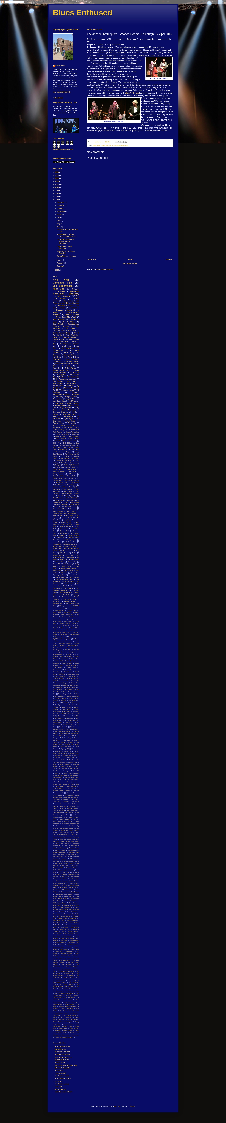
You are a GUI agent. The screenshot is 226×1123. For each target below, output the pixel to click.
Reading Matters (73, 403)
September (61, 212)
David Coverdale (60, 438)
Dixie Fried (73, 509)
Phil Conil (74, 865)
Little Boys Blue (72, 810)
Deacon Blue (59, 696)
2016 (57, 197)
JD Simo (58, 757)
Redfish (62, 377)
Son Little (65, 927)
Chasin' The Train (71, 669)
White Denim (63, 1028)
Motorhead (63, 848)
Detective (63, 700)
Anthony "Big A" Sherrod (68, 623)
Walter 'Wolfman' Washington (62, 1022)
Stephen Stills (72, 931)
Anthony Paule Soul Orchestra (62, 625)
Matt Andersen (74, 401)
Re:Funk (71, 870)
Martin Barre (57, 548)
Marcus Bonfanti (70, 546)
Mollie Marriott (63, 553)
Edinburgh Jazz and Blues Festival (64, 513)
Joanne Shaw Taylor (61, 370)
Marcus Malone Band (66, 828)
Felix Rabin (69, 722)
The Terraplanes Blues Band (64, 993)
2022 (57, 178)
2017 (57, 193)
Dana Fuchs (57, 689)
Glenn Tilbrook (59, 735)
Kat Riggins (63, 533)
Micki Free (63, 839)
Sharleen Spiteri (62, 918)
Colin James (72, 676)
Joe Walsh (73, 775)
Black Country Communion (63, 641)
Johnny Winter (57, 782)
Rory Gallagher (65, 408)
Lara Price (74, 799)
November (61, 205)
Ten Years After (65, 955)
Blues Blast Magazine (62, 1055)
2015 (57, 200)
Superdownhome (72, 944)
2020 (57, 184)
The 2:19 (73, 478)
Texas (75, 955)
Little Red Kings (58, 812)
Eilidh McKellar (57, 515)
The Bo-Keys (66, 964)
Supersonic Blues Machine (62, 947)
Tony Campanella (67, 1008)
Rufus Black (59, 894)
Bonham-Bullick (57, 654)
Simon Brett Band (58, 920)
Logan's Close (71, 399)
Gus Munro (56, 740)
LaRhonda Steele (73, 535)
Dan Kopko (58, 687)
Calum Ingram (59, 500)
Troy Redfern (58, 381)
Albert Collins (57, 612)
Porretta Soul (72, 562)
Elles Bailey (74, 294)
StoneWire (64, 940)
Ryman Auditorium (70, 900)
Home (130, 259)
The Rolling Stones (66, 592)
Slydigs (66, 925)
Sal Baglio (62, 903)
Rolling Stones (58, 474)
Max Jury (74, 834)
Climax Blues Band (73, 674)
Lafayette (65, 799)
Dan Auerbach (74, 685)
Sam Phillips (56, 905)
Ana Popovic (58, 383)
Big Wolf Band (57, 639)
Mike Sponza (65, 841)
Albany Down (72, 610)
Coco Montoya (60, 676)
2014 (57, 270)
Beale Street (75, 628)
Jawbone (58, 397)
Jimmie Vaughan (65, 771)
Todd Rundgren (57, 1004)
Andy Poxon (68, 621)
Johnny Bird (73, 779)
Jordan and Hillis (106, 145)
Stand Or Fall (64, 929)
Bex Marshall (75, 634)
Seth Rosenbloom (64, 916)
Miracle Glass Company (62, 843)
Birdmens (76, 639)
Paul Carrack (69, 863)
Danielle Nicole (66, 346)
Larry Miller (65, 801)
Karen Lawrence (58, 788)
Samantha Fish (62, 282)
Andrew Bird (57, 621)
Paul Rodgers (72, 467)
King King (61, 279)
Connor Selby (75, 680)
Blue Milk (60, 496)
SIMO (54, 903)
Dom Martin (73, 441)
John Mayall (65, 458)
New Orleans (59, 467)
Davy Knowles (74, 438)
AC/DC (55, 425)
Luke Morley (64, 817)
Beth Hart (69, 386)
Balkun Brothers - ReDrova (66, 256)
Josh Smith (75, 458)
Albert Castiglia (63, 296)
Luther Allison (57, 544)
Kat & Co (70, 788)
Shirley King (73, 918)
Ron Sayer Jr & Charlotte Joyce (63, 889)
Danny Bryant (74, 504)
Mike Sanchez (72, 839)
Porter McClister (71, 867)
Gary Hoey (67, 520)
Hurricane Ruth (74, 753)
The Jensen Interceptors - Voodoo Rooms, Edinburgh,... (66, 241)
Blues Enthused (82, 12)
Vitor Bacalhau (72, 1019)
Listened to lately (64, 310)
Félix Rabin (73, 727)
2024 (57, 172)
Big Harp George (60, 636)
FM (63, 720)
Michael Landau (58, 837)
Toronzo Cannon (70, 355)
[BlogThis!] (118, 142)
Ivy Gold (76, 755)
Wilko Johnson (74, 1028)
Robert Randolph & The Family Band (65, 883)
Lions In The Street (59, 810)
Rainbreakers (71, 469)
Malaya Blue (68, 821)
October (60, 208)
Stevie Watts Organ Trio (69, 938)
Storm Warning (74, 940)
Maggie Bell (57, 821)
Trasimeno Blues (70, 599)
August (59, 215)
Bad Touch (56, 427)
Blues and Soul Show (62, 1052)
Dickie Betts (65, 702)
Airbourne (56, 487)
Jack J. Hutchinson (66, 526)
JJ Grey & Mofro (69, 757)
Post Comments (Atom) (105, 269)
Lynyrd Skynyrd (65, 819)
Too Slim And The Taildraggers (69, 1010)
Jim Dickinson (62, 768)
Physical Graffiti (58, 867)
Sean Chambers (72, 911)
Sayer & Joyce (68, 570)
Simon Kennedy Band (60, 922)
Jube (77, 784)
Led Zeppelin (61, 375)
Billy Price (68, 639)
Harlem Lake (69, 744)
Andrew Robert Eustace (68, 425)
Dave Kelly (58, 507)
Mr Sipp (74, 553)
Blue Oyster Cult (71, 496)
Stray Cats (56, 416)
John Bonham (69, 777)
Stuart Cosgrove (60, 942)
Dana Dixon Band (71, 687)
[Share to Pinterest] (126, 142)
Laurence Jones (59, 331)
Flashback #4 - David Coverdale (64, 247)
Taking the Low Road (60, 478)
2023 (57, 175)
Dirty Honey (75, 702)
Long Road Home (64, 815)
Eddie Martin (71, 511)
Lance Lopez (60, 537)
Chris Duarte (57, 672)
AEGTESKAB (75, 606)
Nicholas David (57, 856)
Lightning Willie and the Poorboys (64, 806)
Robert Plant (73, 881)
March (59, 260)
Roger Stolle (63, 887)
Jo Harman (66, 456)
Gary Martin (75, 729)
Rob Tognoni (68, 564)
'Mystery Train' (63, 606)
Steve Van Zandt (69, 414)
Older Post (169, 259)
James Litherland (64, 764)
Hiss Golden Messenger (63, 751)
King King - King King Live (65, 102)
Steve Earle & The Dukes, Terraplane (66, 252)
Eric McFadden (59, 718)
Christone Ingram (67, 390)
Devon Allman (73, 700)
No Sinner (68, 856)
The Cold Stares (68, 581)
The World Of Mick (71, 995)
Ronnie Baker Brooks (68, 568)
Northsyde (64, 859)
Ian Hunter (66, 366)
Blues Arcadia (72, 645)
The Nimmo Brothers (72, 480)
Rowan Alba (65, 892)
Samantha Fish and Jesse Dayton (64, 476)
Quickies (75, 289)
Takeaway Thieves (66, 953)
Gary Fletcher (65, 729)
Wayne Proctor (58, 339)
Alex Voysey (67, 612)
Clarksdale (75, 434)
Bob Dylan (68, 650)
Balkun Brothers (67, 493)
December (61, 202)
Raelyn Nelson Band (59, 870)
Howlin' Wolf (63, 449)
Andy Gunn (68, 491)
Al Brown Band (67, 487)
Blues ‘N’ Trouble (132, 93)
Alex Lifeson (68, 489)
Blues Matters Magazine (63, 1057)
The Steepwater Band (72, 991)
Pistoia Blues (60, 562)
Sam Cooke (73, 903)
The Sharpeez (57, 991)
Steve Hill (68, 353)
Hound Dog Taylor (66, 524)
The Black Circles (65, 960)
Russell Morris (68, 896)
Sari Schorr (72, 331)
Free (63, 518)
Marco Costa (75, 823)
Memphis (58, 465)
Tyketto (55, 1017)
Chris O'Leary (68, 672)
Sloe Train (58, 925)
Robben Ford (60, 405)
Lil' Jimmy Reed (70, 542)
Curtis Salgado (74, 436)
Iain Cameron (60, 66)
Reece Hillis (57, 564)
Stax (63, 931)
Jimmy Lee (58, 773)
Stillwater (55, 940)
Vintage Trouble (70, 421)
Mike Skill (55, 841)
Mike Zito (58, 288)
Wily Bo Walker (68, 322)
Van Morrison (59, 485)
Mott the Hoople (74, 848)
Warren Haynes (70, 601)
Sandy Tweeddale (66, 907)
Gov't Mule (67, 447)
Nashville (71, 852)
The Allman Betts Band (64, 579)
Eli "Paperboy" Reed (68, 713)
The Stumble (75, 482)
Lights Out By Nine (59, 808)
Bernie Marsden (58, 324)
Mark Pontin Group (66, 830)
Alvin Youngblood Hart (68, 617)
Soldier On (56, 927)
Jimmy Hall (76, 771)
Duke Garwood (58, 511)
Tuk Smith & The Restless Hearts (64, 1015)
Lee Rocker (72, 804)
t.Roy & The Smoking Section (64, 1037)
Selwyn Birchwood (69, 410)
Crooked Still (56, 685)
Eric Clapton (69, 515)
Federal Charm (57, 722)
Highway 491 (65, 749)
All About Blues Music (62, 1046)
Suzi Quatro (64, 949)
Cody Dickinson (60, 436)
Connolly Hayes (58, 678)
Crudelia (65, 685)
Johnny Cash (64, 531)
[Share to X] (121, 142)
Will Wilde (57, 1030)
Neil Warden (75, 465)
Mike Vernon (75, 841)
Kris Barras (56, 799)
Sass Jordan (64, 909)
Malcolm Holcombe (70, 544)
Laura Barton (75, 801)
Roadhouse (63, 878)
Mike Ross (59, 403)
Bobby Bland (60, 652)
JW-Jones (75, 394)
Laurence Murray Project (68, 540)
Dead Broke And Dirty (72, 696)
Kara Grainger (71, 786)
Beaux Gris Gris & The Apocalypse (66, 630)
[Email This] (116, 142)
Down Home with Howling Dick (66, 1065)
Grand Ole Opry (66, 522)
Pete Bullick (64, 865)
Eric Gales (70, 328)
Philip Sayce (63, 559)
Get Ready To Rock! (62, 1076)
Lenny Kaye (57, 542)
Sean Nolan (57, 914)
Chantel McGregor (71, 665)
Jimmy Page (67, 773)
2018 (57, 190)
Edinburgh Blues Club (62, 1068)
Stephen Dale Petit (61, 577)
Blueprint (62, 645)
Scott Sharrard (59, 911)
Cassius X (56, 663)
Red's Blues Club (64, 872)
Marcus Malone (72, 315)
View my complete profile (62, 92)
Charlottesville (57, 669)
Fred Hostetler (63, 727)
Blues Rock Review (62, 1060)
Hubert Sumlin (62, 753)
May (58, 224)
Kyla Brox (62, 535)
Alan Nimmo (57, 357)
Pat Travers (59, 863)
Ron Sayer (73, 887)
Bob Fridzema (65, 344)
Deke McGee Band (71, 507)
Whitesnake (72, 423)
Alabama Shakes (74, 608)
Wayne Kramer (68, 1024)
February (60, 263)
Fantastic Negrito (72, 361)
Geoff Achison (64, 445)
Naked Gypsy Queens (59, 852)
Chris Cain (70, 500)
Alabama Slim (59, 610)
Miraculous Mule (68, 551)
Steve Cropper (74, 577)
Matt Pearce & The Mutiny (70, 463)
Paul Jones (70, 557)
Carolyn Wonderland (72, 432)
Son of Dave (75, 573)
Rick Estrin (72, 471)
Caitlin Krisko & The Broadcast (65, 661)
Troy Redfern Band (61, 1013)
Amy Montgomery (70, 619)
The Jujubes (68, 588)
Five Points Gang (68, 724)
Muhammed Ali (72, 850)
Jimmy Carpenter (70, 397)
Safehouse (72, 474)
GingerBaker (75, 733)
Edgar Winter (66, 711)
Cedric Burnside (67, 663)
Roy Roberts (75, 892)
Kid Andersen (58, 399)
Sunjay (62, 944)
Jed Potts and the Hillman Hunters (66, 302)
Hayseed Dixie (66, 746)
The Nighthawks (60, 980)
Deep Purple (73, 698)
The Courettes (68, 584)
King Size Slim (69, 795)
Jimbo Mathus (70, 368)
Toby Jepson (67, 999)
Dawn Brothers (74, 694)
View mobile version (130, 264)
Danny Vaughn (62, 694)
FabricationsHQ (60, 1073)
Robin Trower (66, 566)
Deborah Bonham (60, 698)
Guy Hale (67, 740)
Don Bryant (58, 705)
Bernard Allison (64, 634)
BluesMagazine (57, 650)
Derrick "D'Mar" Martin (60, 509)
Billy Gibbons (68, 427)
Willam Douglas (67, 1030)
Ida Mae (57, 755)
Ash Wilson (64, 342)
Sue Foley (71, 942)
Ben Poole (68, 357)
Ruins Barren (69, 894)
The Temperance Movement (66, 379)
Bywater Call (64, 658)
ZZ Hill (72, 1033)
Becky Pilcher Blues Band (61, 632)
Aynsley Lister (58, 386)
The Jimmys (69, 975)
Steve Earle (56, 936)
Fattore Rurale (72, 720)
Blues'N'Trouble (58, 498)
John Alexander (57, 777)
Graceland (69, 735)
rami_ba (117, 1106)
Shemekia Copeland (60, 412)
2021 (57, 181)
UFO (61, 1017)
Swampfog (58, 951)
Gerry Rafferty (64, 733)
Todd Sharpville (69, 1004)
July (58, 218)
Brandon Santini (58, 656)
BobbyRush (72, 652)
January (60, 266)
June (59, 221)
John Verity (62, 779)
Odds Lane (73, 859)
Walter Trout (71, 381)
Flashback (67, 301)
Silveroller (64, 573)
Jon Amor (67, 782)
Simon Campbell (72, 920)
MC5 (75, 819)
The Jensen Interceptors (120, 145)
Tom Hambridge (64, 595)
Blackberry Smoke (65, 643)
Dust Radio (66, 709)
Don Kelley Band (70, 705)
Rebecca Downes (59, 471)
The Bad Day (68, 416)
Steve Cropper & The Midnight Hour (65, 933)
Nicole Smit (69, 555)
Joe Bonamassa (63, 285)
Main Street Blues (59, 401)
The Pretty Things (66, 984)
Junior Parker (59, 786)
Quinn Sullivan (58, 469)
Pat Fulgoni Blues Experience (70, 861)
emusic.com (75, 1035)
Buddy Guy (63, 430)
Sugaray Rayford (69, 337)
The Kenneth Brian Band (71, 977)
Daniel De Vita (67, 691)
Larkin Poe (56, 801)
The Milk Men (57, 480)
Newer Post (91, 259)
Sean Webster (59, 319)
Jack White (62, 760)
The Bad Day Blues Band (61, 958)
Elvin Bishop (67, 443)
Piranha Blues (74, 559)
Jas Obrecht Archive (62, 1084)
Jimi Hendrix (64, 529)
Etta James (69, 718)
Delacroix (55, 700)
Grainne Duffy (66, 738)
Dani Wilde (64, 504)
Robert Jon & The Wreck (66, 317)
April (59, 227)
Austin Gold (71, 383)
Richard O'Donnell (60, 874)
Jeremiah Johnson (66, 766)
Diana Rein (56, 702)
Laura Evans (60, 804)
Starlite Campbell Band (61, 333)
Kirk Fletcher (74, 372)
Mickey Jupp (68, 837)
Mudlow (66, 465)
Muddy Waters (58, 555)
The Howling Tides (68, 973)
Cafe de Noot (75, 658)
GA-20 (70, 518)
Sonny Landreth (74, 575)
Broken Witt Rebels (72, 498)
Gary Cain (56, 729)
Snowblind (74, 925)
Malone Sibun (57, 546)
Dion (64, 441)
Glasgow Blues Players (63, 1079)
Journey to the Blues (63, 460)
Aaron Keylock (72, 485)
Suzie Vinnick (75, 949)
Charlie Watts (57, 667)
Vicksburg (56, 601)
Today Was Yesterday (70, 1002)
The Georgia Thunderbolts (66, 971)
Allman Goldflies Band (67, 614)
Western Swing (67, 1026)
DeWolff (57, 441)
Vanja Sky (61, 1019)
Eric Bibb (76, 716)
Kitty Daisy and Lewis (70, 797)
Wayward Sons (58, 423)
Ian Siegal (61, 291)
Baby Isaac (96, 145)
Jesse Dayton (66, 452)
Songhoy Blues (60, 575)
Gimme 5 (75, 308)
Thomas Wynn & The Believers (63, 997)
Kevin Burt (76, 790)
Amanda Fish (57, 619)
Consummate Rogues (61, 683)
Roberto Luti (56, 885)
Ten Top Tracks (73, 377)
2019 (57, 187)
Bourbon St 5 (71, 654)
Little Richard (69, 812)
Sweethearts (69, 951)
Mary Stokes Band (63, 834)
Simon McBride (74, 922)
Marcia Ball (65, 823)
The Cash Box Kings (70, 966)
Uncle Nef (69, 1017)
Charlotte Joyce (71, 667)
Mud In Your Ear (60, 850)
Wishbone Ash (57, 603)
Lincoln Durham (72, 808)
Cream (66, 502)
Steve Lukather (68, 936)
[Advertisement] (130, 237)
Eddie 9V (56, 443)
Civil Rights (61, 674)
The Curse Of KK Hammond (61, 969)
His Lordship (75, 749)
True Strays (73, 1013)
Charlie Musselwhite (62, 434)
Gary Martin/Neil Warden (63, 731)
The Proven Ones (61, 482)
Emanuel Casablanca (64, 716)
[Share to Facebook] (123, 142)
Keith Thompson (65, 790)
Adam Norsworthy (60, 608)
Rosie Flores (57, 570)
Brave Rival (68, 656)
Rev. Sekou (75, 872)
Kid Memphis (59, 793)
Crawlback (74, 683)
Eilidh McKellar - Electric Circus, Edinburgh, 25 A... (67, 235)
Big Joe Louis (72, 636)
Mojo (65, 845)
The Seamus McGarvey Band (68, 988)
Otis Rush (56, 861)
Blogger (132, 1106)
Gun (75, 738)
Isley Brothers (67, 755)
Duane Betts (66, 707)
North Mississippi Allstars (63, 1092)
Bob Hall (76, 650)
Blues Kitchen (71, 647)
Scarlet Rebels (74, 909)
